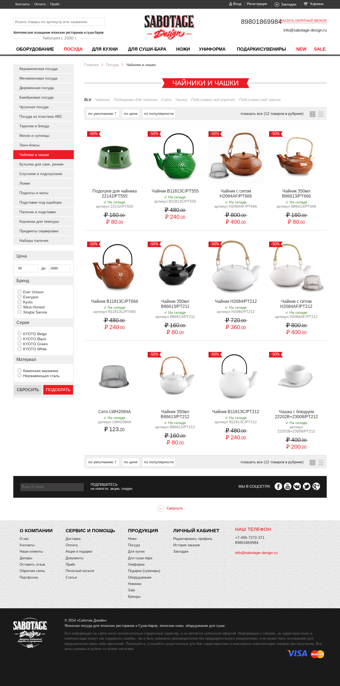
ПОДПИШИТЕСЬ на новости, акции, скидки (111, 487)
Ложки (24, 183)
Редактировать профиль (192, 539)
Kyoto (28, 302)
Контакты (22, 4)
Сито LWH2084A (114, 411)
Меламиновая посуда (38, 78)
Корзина (316, 4)
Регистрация (257, 4)
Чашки (181, 99)
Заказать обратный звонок (303, 21)
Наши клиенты (31, 551)
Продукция (143, 530)
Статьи (71, 577)
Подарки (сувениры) (144, 571)
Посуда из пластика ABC (40, 116)
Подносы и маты (33, 193)
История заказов (186, 545)
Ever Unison (33, 292)
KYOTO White (35, 349)
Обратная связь (32, 571)
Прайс (55, 4)
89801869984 (261, 21)
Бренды (134, 596)
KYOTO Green (35, 344)
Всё (87, 99)
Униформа (212, 49)
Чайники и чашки (34, 154)
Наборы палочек (33, 240)
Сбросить (28, 389)
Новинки (134, 584)
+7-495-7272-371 (250, 537)
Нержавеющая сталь (41, 376)
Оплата (40, 4)
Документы (74, 558)
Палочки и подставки (37, 212)
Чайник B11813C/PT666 (114, 301)
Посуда (73, 49)
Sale (320, 49)
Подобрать (58, 389)
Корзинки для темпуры (39, 221)
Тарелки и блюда (34, 126)
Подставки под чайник (260, 99)
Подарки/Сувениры (261, 49)
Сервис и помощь (90, 530)
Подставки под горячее (213, 99)
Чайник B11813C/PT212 (235, 411)
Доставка (73, 539)
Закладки (288, 4)
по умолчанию (100, 113)
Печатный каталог (80, 571)
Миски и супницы (34, 135)
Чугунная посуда (34, 107)
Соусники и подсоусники (40, 174)
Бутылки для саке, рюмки (41, 164)
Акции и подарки (79, 551)
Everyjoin (31, 297)
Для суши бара (140, 558)
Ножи (183, 49)
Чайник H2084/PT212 (236, 301)
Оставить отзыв (32, 564)
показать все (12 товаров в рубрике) (272, 113)
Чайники (102, 99)
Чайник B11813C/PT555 (175, 191)
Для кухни (105, 49)
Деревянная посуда (36, 88)
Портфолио (29, 577)
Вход (237, 4)
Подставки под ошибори (40, 202)
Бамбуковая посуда (36, 97)
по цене (131, 113)
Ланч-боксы (29, 145)
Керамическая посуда (38, 69)
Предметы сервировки (38, 231)
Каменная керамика (40, 371)
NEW (301, 49)
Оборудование (35, 49)
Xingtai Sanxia (35, 312)
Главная (91, 65)
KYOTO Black (34, 339)
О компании (36, 530)
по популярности (159, 113)
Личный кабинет (196, 530)
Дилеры (26, 558)
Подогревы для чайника (135, 99)
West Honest (34, 307)
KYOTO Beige (35, 334)
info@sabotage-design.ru (305, 30)
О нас (24, 539)
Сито (166, 99)
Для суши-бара (147, 49)
